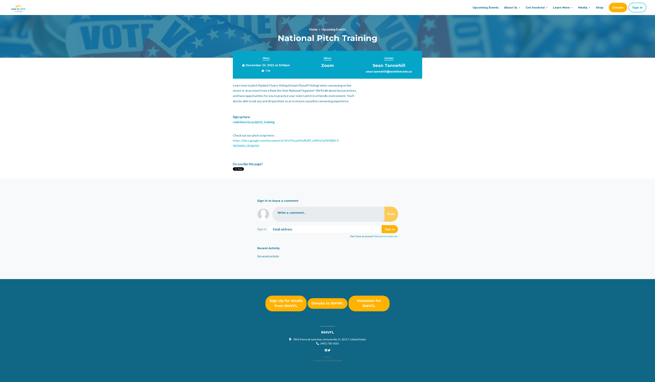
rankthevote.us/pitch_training (254, 122)
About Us (511, 7)
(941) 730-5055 (329, 343)
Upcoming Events (486, 7)
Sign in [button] (637, 7)
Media (583, 7)
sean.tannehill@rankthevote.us (389, 71)
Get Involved (535, 7)
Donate (618, 7)
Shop (599, 7)
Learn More (562, 7)
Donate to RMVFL (327, 303)
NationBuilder (335, 360)
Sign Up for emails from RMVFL (286, 303)
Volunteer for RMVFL (369, 303)
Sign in (327, 356)
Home (313, 29)
